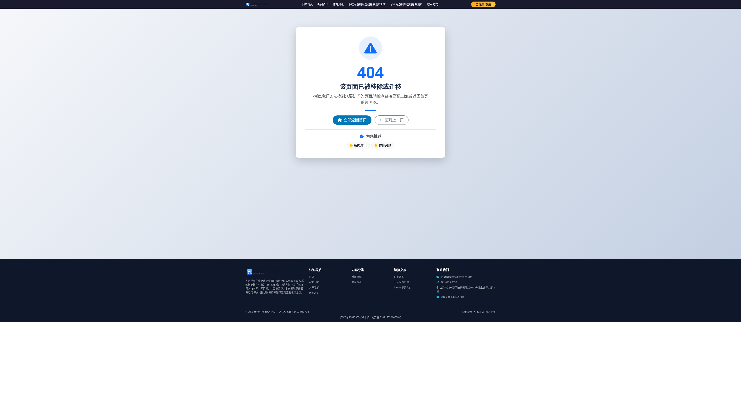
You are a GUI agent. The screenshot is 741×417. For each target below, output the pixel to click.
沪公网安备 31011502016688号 (384, 317)
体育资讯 (338, 4)
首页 (311, 276)
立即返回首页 (355, 120)
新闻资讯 (322, 4)
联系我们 (314, 293)
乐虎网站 (399, 276)
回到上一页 (394, 120)
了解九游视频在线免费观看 (406, 4)
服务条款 (479, 312)
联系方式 (432, 4)
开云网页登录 (401, 282)
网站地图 (491, 312)
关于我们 (314, 287)
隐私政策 (467, 312)
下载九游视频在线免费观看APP (367, 4)
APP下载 (314, 282)
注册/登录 (485, 4)
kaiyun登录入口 (403, 287)
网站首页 (307, 4)
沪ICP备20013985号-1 (352, 317)
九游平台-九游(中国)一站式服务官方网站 (276, 312)
